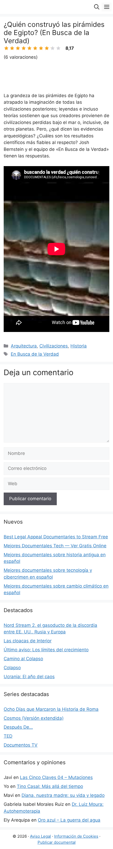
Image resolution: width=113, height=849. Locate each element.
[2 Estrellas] (12, 48)
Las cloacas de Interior (28, 640)
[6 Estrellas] (35, 48)
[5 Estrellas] (29, 48)
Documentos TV (21, 745)
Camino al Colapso (23, 658)
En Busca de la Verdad (35, 354)
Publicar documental (57, 842)
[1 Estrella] (6, 48)
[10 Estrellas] (58, 48)
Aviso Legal (40, 836)
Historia (78, 346)
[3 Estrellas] (17, 48)
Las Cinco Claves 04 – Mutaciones (56, 777)
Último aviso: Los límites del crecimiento (46, 649)
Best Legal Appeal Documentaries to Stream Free (56, 536)
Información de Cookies (76, 836)
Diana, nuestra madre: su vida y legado (63, 795)
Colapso (12, 667)
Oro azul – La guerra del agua (69, 820)
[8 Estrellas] (46, 48)
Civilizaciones (53, 346)
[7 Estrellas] (41, 48)
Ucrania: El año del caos (29, 676)
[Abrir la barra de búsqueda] (97, 7)
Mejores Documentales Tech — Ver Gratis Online (55, 545)
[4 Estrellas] (23, 48)
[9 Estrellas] (52, 48)
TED (8, 736)
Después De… (18, 727)
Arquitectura (24, 346)
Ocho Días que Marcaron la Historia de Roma (51, 709)
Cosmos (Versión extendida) (34, 718)
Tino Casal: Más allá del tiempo (50, 786)
